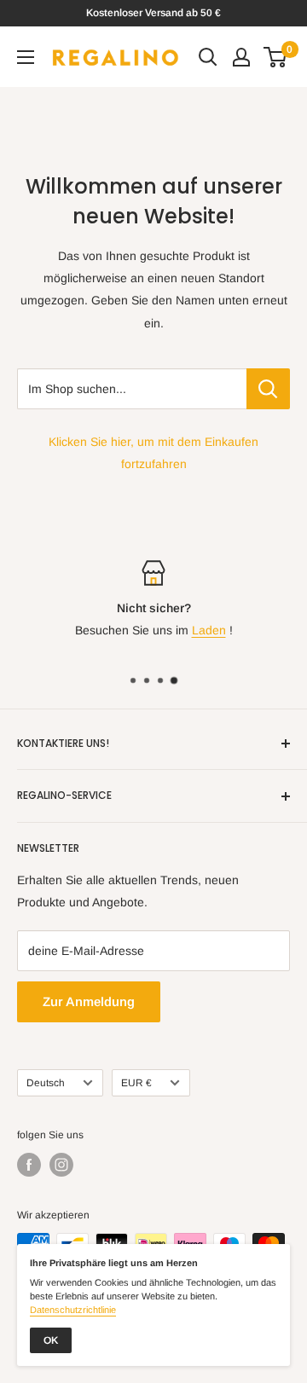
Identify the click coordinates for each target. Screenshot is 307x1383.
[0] (276, 57)
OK (50, 1340)
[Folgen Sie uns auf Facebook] (29, 1165)
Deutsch (45, 1083)
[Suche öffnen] (208, 57)
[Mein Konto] (241, 57)
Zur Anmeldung (89, 1001)
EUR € (136, 1083)
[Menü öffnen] (25, 57)
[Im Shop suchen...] (268, 388)
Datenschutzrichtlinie (73, 1310)
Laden (209, 630)
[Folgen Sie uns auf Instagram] (61, 1165)
